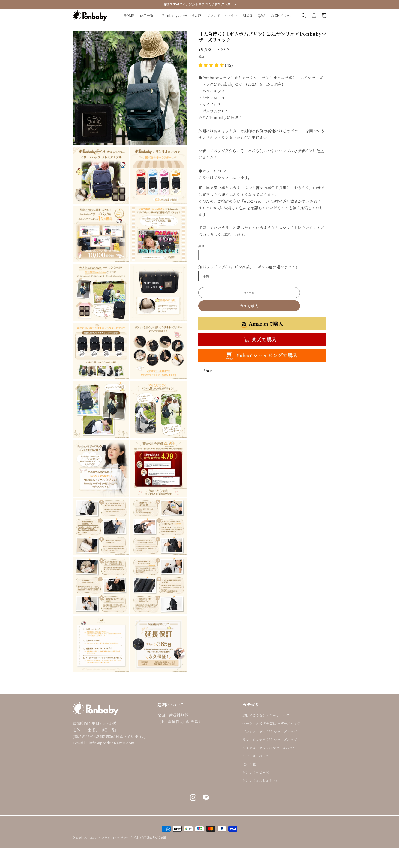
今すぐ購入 (249, 305)
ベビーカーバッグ (255, 755)
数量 (201, 246)
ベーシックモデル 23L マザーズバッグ (271, 723)
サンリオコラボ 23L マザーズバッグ (269, 739)
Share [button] (209, 370)
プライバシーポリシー (115, 837)
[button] (148, 15)
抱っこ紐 (249, 764)
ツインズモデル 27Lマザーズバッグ (269, 747)
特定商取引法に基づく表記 (150, 837)
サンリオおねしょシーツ (260, 780)
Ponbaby (90, 837)
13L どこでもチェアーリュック (266, 715)
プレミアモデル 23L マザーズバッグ (269, 731)
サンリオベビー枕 (255, 772)
